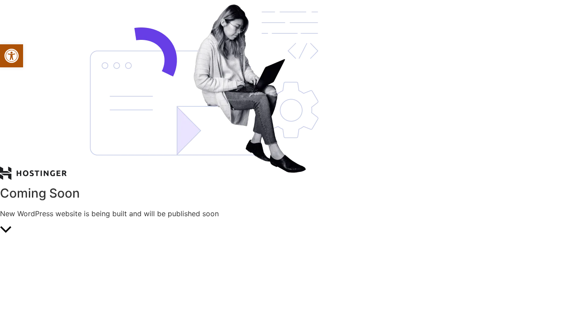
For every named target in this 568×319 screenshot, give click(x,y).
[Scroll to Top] (284, 230)
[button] (11, 55)
